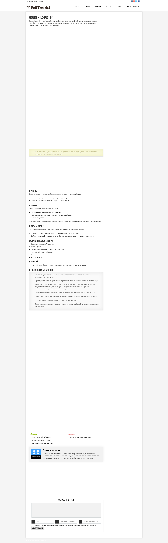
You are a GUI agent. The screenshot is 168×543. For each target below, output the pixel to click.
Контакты (43, 540)
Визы (119, 7)
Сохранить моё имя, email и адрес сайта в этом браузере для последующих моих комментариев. (65, 525)
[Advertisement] (66, 172)
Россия (108, 7)
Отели (77, 7)
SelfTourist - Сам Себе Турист (33, 540)
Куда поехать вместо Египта (35, 1)
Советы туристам (132, 7)
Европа (87, 7)
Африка (98, 7)
